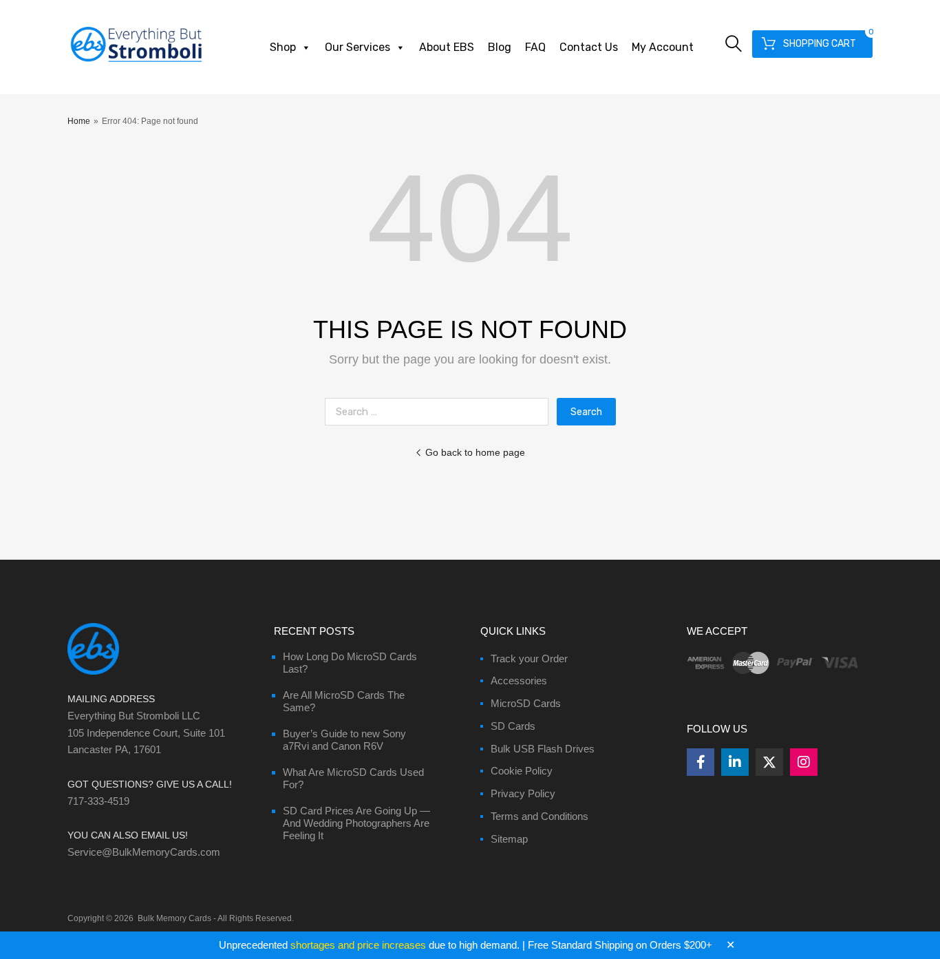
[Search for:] (441, 411)
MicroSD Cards (526, 703)
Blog (499, 47)
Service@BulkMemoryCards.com (143, 852)
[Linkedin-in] (735, 762)
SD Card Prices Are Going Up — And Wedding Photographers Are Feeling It (356, 823)
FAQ (535, 47)
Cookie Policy (522, 771)
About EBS (446, 47)
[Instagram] (804, 762)
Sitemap (509, 839)
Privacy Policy (523, 793)
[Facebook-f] (700, 762)
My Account (663, 47)
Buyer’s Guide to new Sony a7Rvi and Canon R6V (344, 740)
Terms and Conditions (539, 816)
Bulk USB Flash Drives (543, 749)
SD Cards (513, 726)
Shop (283, 47)
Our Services (357, 47)
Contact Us (588, 47)
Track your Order (529, 658)
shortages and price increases (358, 945)
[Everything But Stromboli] (136, 63)
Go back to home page (475, 452)
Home (78, 121)
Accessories (519, 680)
